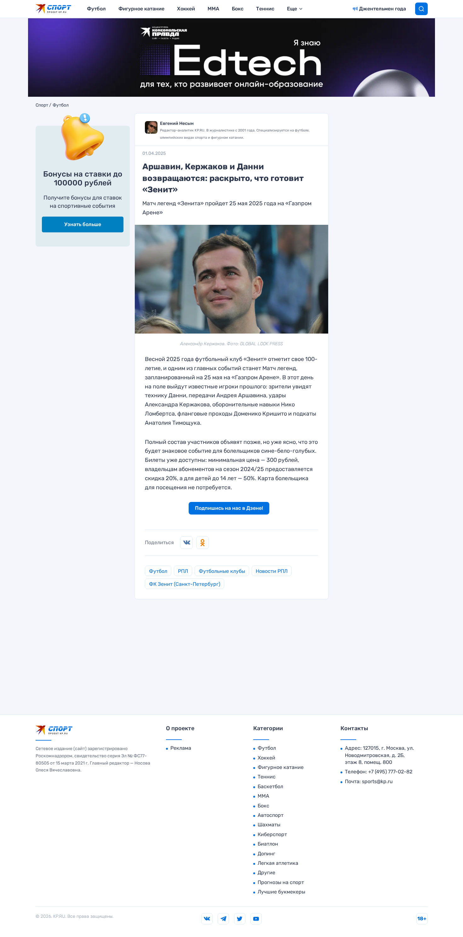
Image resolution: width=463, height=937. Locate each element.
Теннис (265, 9)
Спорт (42, 105)
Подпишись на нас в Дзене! (229, 508)
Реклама (180, 748)
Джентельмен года (382, 9)
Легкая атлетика (278, 863)
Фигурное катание (141, 9)
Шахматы (269, 825)
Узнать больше (82, 224)
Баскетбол (270, 786)
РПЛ (183, 571)
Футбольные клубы (222, 571)
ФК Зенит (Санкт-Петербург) (184, 584)
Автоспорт (270, 815)
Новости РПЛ (272, 571)
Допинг (266, 854)
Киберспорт (272, 834)
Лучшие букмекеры (281, 892)
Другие (266, 873)
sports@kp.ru (377, 781)
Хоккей (186, 9)
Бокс (237, 9)
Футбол (96, 9)
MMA (213, 9)
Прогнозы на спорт (281, 882)
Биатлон (268, 844)
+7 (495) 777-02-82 (390, 772)
